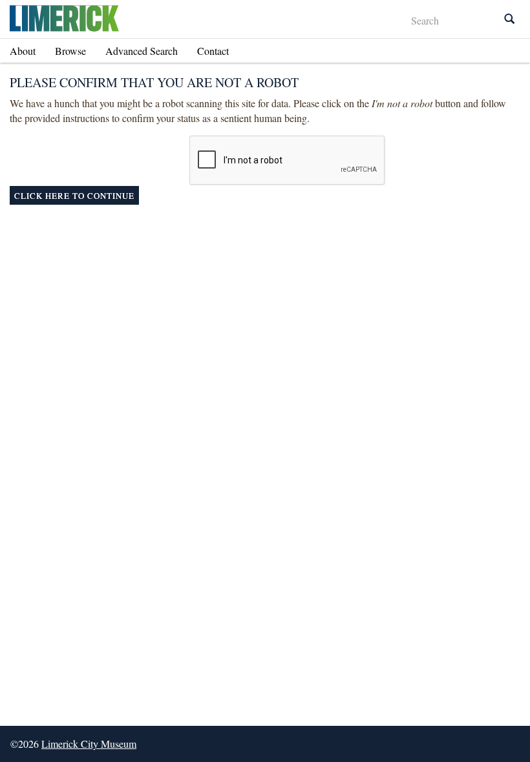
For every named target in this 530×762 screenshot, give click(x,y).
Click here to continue (74, 195)
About (23, 50)
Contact (213, 50)
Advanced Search (141, 50)
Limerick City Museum (88, 743)
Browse (70, 50)
